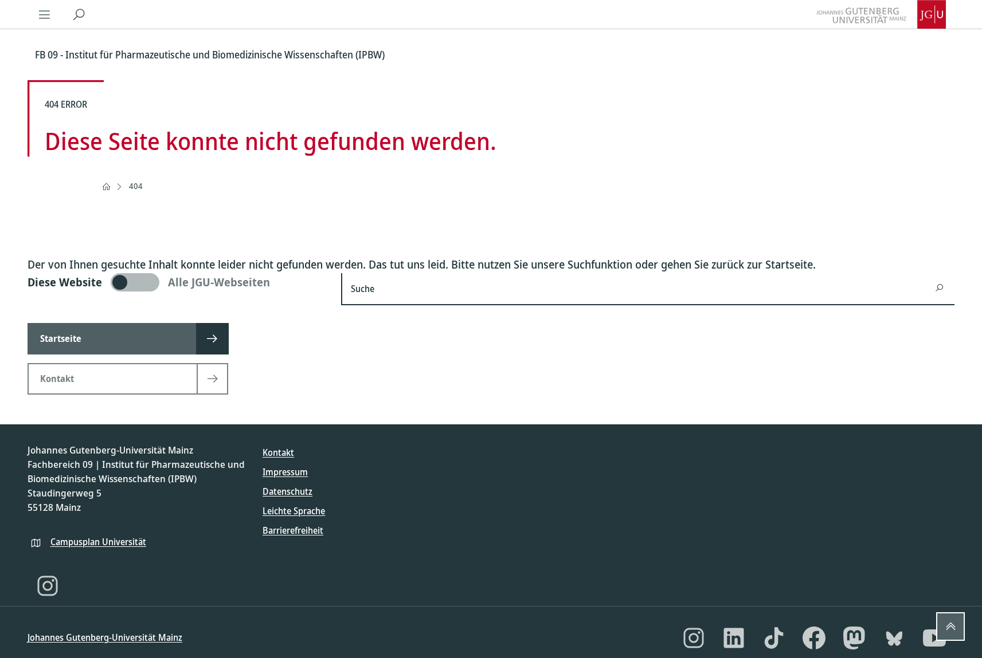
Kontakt (278, 452)
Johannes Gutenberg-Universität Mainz (105, 637)
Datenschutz (287, 491)
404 (136, 185)
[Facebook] (814, 638)
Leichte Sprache (294, 511)
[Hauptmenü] (45, 14)
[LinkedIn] (733, 638)
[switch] (177, 282)
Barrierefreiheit (293, 530)
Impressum (285, 472)
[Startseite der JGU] (881, 14)
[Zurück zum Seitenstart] (950, 626)
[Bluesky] (894, 638)
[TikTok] (773, 638)
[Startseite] (106, 186)
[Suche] (79, 14)
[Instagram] (47, 585)
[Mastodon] (854, 638)
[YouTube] (934, 638)
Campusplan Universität (98, 541)
